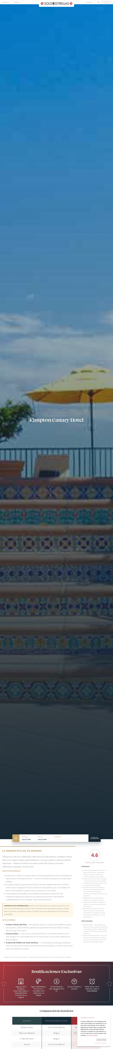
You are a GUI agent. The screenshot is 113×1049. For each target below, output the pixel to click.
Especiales (89, 2)
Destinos (16, 2)
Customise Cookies (100, 1043)
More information (92, 1035)
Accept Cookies (101, 1039)
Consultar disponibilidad (94, 838)
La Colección (5, 2)
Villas (98, 2)
